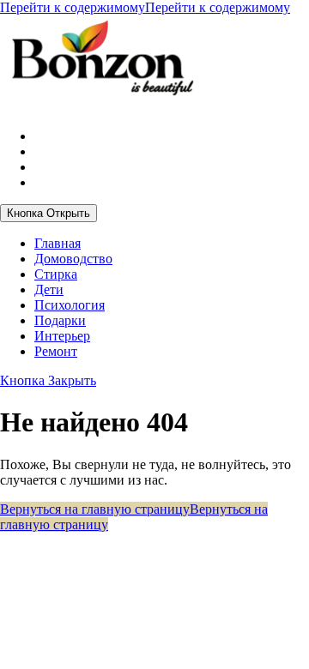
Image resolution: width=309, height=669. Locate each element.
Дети (49, 289)
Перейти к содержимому (145, 7)
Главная (57, 243)
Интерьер (62, 335)
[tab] (48, 213)
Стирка (55, 274)
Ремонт (55, 351)
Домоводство (73, 258)
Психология (69, 305)
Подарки (60, 320)
